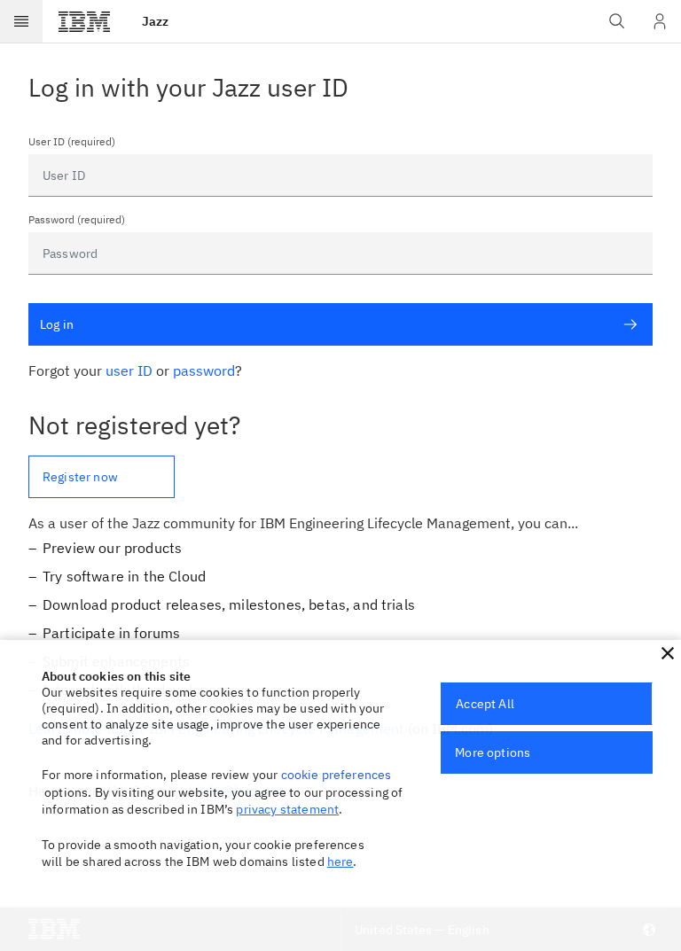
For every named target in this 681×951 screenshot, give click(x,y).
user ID (129, 370)
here (340, 861)
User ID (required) (71, 141)
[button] (667, 653)
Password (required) (76, 219)
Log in (57, 324)
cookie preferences (336, 775)
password (204, 370)
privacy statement (287, 809)
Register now (80, 477)
